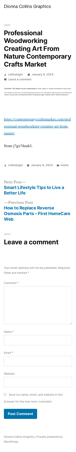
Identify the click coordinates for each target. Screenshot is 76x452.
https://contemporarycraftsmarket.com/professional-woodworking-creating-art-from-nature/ (37, 126)
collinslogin (15, 74)
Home (64, 165)
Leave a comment (19, 79)
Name (9, 331)
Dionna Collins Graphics (27, 6)
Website (9, 373)
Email (8, 352)
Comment (11, 283)
